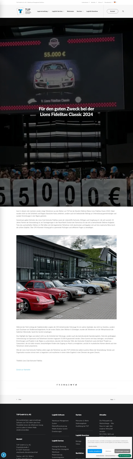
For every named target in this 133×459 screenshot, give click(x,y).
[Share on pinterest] (64, 385)
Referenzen (70, 11)
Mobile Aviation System (59, 429)
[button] (123, 11)
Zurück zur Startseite (23, 370)
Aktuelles (93, 2)
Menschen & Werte (82, 421)
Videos (78, 444)
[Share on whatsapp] (69, 385)
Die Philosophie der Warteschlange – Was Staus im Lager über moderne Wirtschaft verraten (106, 426)
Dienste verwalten (92, 446)
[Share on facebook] (57, 385)
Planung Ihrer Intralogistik (60, 449)
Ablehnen (108, 451)
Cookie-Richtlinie (100, 455)
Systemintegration (58, 457)
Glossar (100, 2)
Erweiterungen (57, 431)
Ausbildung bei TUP (82, 426)
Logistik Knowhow (92, 11)
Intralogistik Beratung (59, 446)
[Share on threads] (62, 385)
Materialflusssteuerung (59, 426)
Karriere (79, 11)
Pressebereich (108, 2)
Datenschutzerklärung (110, 455)
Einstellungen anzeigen (122, 451)
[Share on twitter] (59, 385)
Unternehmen (85, 2)
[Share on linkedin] (66, 385)
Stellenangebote (81, 423)
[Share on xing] (73, 385)
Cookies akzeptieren (95, 451)
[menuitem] (86, 2)
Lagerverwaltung (42, 11)
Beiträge (78, 441)
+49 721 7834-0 (27, 456)
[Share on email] (76, 385)
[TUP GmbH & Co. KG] (23, 11)
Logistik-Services (57, 11)
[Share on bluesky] (71, 385)
